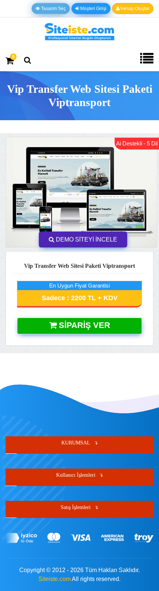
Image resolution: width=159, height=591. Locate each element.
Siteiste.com (54, 579)
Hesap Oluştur (134, 8)
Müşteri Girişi (92, 8)
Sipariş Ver (83, 325)
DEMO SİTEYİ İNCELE (85, 239)
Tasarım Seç (53, 8)
